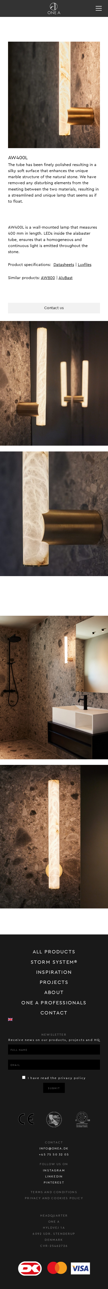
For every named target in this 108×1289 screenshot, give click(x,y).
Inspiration (54, 972)
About (54, 992)
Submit (54, 1088)
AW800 (48, 278)
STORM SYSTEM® (54, 962)
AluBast (66, 278)
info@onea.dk (54, 1148)
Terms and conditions (54, 1192)
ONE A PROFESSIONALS (53, 1002)
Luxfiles (84, 265)
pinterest (54, 1182)
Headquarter (54, 1215)
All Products (54, 951)
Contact (54, 1012)
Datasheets (63, 265)
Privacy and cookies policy (54, 1198)
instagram (54, 1170)
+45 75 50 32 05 (54, 1154)
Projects (54, 982)
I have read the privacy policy (56, 1078)
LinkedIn (54, 1176)
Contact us (54, 308)
